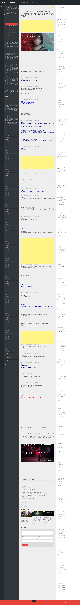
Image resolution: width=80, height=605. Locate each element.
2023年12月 (7, 203)
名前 (22, 536)
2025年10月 (7, 156)
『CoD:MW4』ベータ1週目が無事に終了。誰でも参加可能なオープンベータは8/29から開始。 (11, 105)
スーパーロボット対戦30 (61, 412)
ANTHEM (59, 546)
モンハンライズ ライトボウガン (62, 379)
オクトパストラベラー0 (61, 148)
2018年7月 (7, 340)
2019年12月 (7, 304)
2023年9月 (7, 209)
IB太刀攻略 (60, 520)
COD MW (59, 400)
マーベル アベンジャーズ (62, 495)
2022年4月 (7, 245)
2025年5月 (7, 167)
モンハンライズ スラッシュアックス (62, 392)
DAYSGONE (59, 539)
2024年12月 (7, 177)
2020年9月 (7, 285)
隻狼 (58, 544)
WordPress (6, 603)
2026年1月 (7, 150)
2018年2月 (7, 351)
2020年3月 (7, 298)
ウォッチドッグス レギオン (61, 493)
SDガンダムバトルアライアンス (61, 362)
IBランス (59, 527)
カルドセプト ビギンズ (61, 22)
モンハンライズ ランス (62, 384)
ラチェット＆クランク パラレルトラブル (61, 479)
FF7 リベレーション (61, 39)
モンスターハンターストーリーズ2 (61, 473)
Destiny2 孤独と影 (60, 567)
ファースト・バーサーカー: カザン (61, 194)
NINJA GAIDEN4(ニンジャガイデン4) (61, 157)
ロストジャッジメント (61, 434)
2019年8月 (7, 313)
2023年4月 (7, 220)
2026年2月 (7, 148)
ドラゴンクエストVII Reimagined (60, 142)
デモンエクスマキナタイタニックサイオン (61, 171)
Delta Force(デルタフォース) (62, 227)
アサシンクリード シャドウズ (61, 190)
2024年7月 (7, 188)
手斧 (59, 460)
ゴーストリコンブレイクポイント (61, 512)
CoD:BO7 (59, 126)
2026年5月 (7, 141)
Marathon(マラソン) (61, 124)
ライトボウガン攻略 (61, 585)
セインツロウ (60, 366)
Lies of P (59, 173)
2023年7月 (7, 213)
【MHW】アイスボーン (61, 514)
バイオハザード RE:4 (61, 416)
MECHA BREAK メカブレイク (62, 202)
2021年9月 (7, 260)
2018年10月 (7, 334)
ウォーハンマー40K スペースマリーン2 (61, 258)
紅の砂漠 (59, 108)
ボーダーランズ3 (60, 504)
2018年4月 (7, 347)
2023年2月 (7, 224)
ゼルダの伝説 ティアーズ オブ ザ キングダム (61, 339)
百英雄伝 (59, 268)
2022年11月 (7, 230)
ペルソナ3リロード (61, 260)
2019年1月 (7, 328)
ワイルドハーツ (60, 310)
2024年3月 (7, 196)
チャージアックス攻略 (61, 589)
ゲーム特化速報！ (9, 2)
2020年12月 (7, 279)
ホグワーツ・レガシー (61, 344)
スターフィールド (60, 137)
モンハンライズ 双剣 (61, 394)
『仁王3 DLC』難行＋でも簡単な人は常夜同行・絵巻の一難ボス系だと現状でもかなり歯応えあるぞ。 (11, 119)
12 (9, 29)
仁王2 (58, 445)
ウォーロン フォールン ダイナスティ (61, 342)
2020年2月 (7, 300)
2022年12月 (7, 228)
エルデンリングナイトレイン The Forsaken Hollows (61, 129)
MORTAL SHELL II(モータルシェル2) (61, 13)
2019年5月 (7, 319)
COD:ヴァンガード (60, 396)
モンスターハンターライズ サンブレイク (61, 369)
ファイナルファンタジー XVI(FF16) (61, 317)
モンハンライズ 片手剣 (62, 376)
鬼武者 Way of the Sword (61, 51)
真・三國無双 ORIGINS (61, 204)
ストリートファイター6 (61, 213)
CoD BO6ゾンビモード (61, 165)
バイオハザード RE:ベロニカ (61, 49)
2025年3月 (7, 171)
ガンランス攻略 (60, 583)
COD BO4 (59, 554)
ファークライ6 (60, 432)
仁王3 (58, 10)
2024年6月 (7, 190)
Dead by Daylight (60, 37)
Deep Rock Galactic (60, 418)
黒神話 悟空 (59, 264)
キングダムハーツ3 (61, 552)
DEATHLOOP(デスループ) (61, 443)
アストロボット (60, 262)
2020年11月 (7, 281)
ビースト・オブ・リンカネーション (61, 35)
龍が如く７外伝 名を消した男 (61, 308)
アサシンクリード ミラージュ (61, 323)
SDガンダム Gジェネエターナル (61, 183)
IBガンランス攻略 (61, 529)
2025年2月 (7, 173)
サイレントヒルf (25, 506)
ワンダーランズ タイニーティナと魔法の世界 (61, 408)
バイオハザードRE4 (61, 329)
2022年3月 (7, 247)
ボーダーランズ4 (60, 154)
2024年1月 (7, 201)
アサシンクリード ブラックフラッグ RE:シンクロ (61, 25)
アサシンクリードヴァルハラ (61, 437)
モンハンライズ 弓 (61, 374)
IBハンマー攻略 (60, 531)
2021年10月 (7, 258)
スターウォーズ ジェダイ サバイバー (61, 332)
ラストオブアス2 (60, 497)
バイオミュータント (61, 481)
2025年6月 (7, 165)
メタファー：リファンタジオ (61, 236)
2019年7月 (7, 315)
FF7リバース (60, 272)
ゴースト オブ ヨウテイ (61, 139)
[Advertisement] (37, 26)
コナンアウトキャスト (61, 565)
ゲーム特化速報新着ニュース (61, 8)
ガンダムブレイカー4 (61, 247)
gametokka (23, 18)
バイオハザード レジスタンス (61, 500)
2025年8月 (7, 160)
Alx (11, 603)
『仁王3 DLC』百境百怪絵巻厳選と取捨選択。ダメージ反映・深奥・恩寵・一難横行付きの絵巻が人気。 (11, 53)
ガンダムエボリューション (62, 357)
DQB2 (58, 556)
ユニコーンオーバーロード (62, 270)
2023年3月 (7, 222)
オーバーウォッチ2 (61, 350)
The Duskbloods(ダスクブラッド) (61, 45)
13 (11, 29)
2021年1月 (7, 277)
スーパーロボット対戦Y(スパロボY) (61, 168)
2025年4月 (7, 169)
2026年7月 (7, 137)
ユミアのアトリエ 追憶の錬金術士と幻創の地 (61, 197)
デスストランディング (61, 535)
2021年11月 (7, 256)
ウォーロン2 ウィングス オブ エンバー (61, 32)
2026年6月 (7, 139)
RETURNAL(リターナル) (61, 485)
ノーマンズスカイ (60, 598)
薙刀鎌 (59, 466)
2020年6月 (7, 292)
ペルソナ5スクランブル (61, 502)
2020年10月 (7, 283)
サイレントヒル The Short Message (61, 283)
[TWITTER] (2, 6)
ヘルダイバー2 (60, 254)
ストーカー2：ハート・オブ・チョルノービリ (61, 230)
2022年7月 (7, 239)
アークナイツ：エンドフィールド (61, 145)
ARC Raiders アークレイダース (61, 135)
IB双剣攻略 (60, 533)
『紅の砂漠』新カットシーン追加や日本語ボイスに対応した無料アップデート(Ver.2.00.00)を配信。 (11, 123)
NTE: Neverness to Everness (62, 104)
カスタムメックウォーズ (61, 296)
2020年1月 (7, 302)
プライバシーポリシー (8, 364)
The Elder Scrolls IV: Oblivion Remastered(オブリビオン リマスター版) (61, 186)
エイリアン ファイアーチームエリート (61, 441)
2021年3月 (7, 273)
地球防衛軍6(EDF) (60, 327)
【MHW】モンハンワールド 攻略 (61, 574)
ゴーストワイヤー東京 (61, 346)
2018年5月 (7, 345)
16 (17, 29)
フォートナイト (60, 548)
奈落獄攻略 (60, 447)
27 (11, 32)
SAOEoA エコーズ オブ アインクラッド (61, 28)
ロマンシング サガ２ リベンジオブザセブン (61, 224)
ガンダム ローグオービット (61, 42)
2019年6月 (7, 317)
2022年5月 (7, 243)
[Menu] (77, 6)
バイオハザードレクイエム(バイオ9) (61, 120)
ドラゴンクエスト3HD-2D (61, 221)
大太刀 (59, 453)
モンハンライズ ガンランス (62, 382)
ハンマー (59, 89)
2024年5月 (7, 192)
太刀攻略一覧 (60, 591)
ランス (59, 81)
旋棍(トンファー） (61, 464)
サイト (23, 539)
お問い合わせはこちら (8, 360)
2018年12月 (7, 330)
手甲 (59, 470)
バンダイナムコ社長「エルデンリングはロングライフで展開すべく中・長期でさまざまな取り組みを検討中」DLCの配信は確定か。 (36, 519)
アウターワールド (60, 509)
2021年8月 (7, 262)
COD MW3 (59, 238)
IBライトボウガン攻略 (61, 518)
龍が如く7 (59, 402)
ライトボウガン (60, 93)
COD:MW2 (59, 243)
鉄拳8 (58, 289)
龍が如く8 (59, 280)
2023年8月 (7, 211)
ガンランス (60, 83)
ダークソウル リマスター (62, 569)
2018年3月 (7, 349)
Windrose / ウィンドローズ (62, 117)
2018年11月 (7, 332)
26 (9, 32)
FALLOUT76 (59, 352)
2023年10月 (7, 207)
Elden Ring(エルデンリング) (62, 217)
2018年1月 (7, 353)
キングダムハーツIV (61, 57)
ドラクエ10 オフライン (61, 364)
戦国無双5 (59, 476)
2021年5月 (7, 268)
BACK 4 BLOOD (60, 430)
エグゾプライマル (60, 325)
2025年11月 (7, 154)
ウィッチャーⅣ (60, 219)
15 (15, 29)
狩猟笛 (59, 102)
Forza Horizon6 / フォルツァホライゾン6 (61, 69)
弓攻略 (59, 581)
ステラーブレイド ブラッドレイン (61, 60)
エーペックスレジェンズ (61, 314)
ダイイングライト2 (61, 410)
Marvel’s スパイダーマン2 (61, 319)
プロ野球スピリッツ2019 (61, 537)
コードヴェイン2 (60, 132)
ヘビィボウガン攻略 (61, 587)
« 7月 (8, 35)
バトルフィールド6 (61, 150)
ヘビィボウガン (60, 91)
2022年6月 (7, 241)
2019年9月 (7, 311)
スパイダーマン (60, 563)
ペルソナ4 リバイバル (61, 53)
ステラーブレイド (60, 252)
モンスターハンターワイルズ (61, 72)
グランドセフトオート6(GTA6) (61, 299)
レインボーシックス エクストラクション (61, 424)
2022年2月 (7, 249)
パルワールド (60, 278)
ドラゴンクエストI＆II (61, 152)
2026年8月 (7, 135)
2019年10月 (7, 309)
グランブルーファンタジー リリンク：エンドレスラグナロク (61, 19)
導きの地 (59, 516)
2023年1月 (7, 226)
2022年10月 (7, 232)
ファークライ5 (60, 593)
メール (39, 536)
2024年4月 (7, 194)
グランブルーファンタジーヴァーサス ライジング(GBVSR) (61, 293)
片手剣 (59, 100)
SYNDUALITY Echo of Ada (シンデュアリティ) (61, 200)
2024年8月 (7, 186)
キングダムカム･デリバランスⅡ (61, 211)
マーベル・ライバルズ (61, 215)
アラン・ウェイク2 (61, 301)
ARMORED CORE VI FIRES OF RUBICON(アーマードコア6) (61, 250)
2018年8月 (7, 338)
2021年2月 (7, 275)
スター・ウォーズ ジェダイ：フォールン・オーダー (61, 335)
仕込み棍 (59, 468)
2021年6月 (7, 266)
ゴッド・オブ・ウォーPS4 (62, 571)
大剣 (59, 74)
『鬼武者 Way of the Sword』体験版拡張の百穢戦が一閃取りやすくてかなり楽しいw (11, 101)
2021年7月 (7, 264)
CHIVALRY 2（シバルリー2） (62, 483)
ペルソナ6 (59, 55)
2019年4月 (7, 321)
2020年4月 (7, 296)
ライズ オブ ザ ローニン (61, 266)
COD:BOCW (59, 398)
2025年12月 (7, 152)
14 (13, 29)
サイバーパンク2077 (61, 312)
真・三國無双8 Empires (61, 426)
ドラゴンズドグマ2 (61, 66)
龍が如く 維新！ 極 (61, 348)
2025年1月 (7, 175)
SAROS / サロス (60, 110)
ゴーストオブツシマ (61, 428)
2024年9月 (7, 184)
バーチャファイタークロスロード (61, 64)
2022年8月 (7, 237)
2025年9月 (7, 158)
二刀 (59, 451)
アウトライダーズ (60, 487)
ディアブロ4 (60, 106)
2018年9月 (7, 336)
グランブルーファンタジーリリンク (61, 276)
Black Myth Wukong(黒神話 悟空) (61, 304)
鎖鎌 (59, 462)
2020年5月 (7, 294)
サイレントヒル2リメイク (62, 285)
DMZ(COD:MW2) (60, 245)
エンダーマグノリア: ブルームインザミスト (61, 207)
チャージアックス (61, 87)
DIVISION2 (59, 122)
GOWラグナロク (60, 359)
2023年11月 (7, 205)
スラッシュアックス (61, 85)
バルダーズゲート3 (61, 287)
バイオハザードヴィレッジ (62, 414)
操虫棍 (59, 98)
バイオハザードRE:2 (61, 550)
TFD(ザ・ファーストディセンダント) (61, 233)
